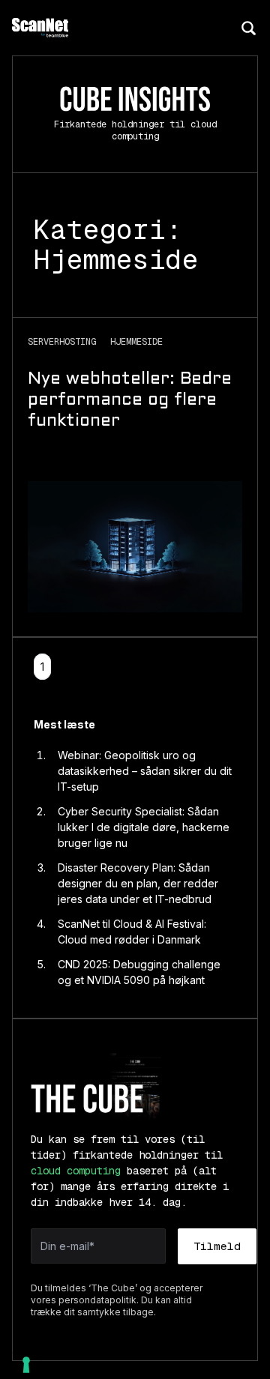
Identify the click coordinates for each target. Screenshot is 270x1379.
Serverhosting (64, 342)
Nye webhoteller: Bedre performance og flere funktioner (130, 400)
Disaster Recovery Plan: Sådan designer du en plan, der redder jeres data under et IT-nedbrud (138, 883)
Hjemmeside (136, 342)
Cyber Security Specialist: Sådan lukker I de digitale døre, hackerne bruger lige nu (144, 827)
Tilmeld (217, 1246)
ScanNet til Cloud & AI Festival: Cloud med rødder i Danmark (132, 931)
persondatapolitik (97, 1300)
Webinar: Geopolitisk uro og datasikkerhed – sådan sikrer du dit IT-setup (145, 771)
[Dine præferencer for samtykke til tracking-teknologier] (26, 1365)
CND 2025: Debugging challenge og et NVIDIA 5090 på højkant (139, 972)
